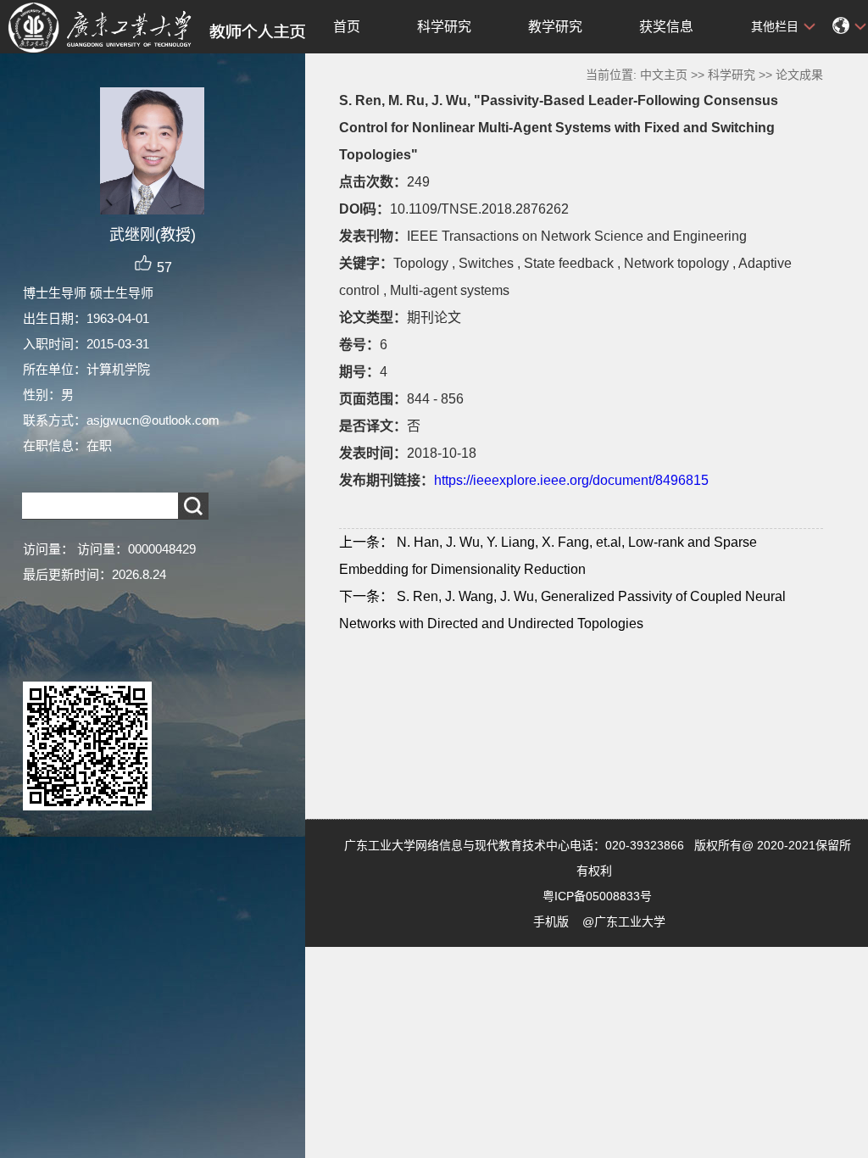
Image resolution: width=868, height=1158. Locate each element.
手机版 (551, 921)
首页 (346, 26)
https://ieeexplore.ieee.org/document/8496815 (571, 480)
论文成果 (799, 74)
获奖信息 (666, 26)
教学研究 (555, 26)
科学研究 (444, 26)
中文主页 (663, 74)
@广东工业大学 (623, 921)
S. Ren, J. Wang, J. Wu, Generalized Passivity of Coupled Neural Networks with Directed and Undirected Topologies (562, 610)
